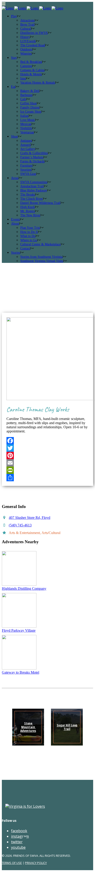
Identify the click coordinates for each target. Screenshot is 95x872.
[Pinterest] (47, 455)
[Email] (47, 463)
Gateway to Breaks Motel (20, 672)
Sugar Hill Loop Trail (67, 727)
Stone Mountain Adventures (28, 727)
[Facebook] (47, 440)
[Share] (47, 477)
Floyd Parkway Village (19, 630)
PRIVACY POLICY (36, 863)
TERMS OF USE (12, 863)
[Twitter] (47, 448)
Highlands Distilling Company (24, 588)
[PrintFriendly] (47, 470)
